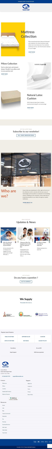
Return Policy (30, 394)
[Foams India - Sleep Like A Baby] (26, 7)
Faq (3, 419)
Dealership (4, 416)
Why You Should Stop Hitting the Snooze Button (7, 244)
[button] (2, 7)
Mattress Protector (6, 394)
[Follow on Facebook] (1, 441)
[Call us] (9, 441)
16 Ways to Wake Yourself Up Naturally (41, 244)
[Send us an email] (7, 441)
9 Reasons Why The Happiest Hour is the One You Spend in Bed (25, 244)
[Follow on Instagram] (3, 441)
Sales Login (4, 427)
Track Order (4, 432)
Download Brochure (6, 424)
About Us (30, 383)
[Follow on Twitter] (5, 441)
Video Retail (4, 430)
